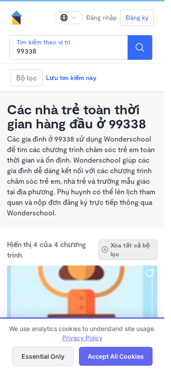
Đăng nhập (101, 17)
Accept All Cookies (116, 356)
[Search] (140, 47)
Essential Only (42, 356)
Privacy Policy (82, 338)
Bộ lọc (26, 77)
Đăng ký (137, 17)
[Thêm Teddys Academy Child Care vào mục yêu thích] (149, 273)
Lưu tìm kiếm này (71, 77)
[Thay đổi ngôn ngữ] (68, 17)
